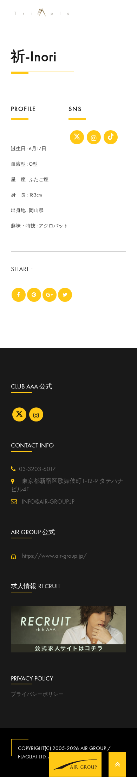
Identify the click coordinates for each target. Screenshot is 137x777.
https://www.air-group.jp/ (51, 555)
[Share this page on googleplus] (50, 295)
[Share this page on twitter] (65, 295)
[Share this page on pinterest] (34, 295)
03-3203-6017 (37, 469)
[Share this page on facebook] (19, 295)
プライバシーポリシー (37, 694)
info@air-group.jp (47, 501)
